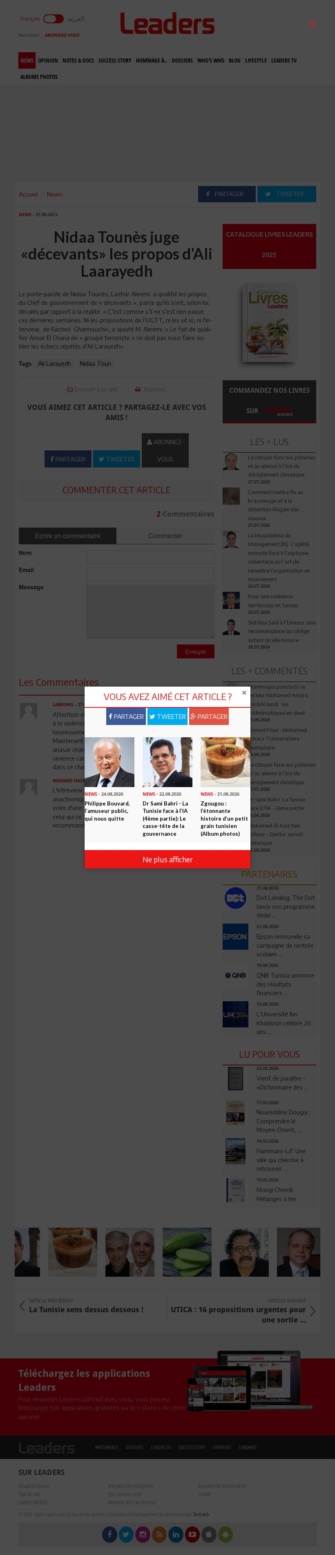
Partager (128, 716)
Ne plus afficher (168, 859)
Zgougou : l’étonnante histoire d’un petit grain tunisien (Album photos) (224, 818)
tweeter (170, 716)
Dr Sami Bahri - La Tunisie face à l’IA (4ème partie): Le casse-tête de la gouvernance (165, 818)
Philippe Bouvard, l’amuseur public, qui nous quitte (107, 811)
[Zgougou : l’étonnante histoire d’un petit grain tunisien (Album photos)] (225, 761)
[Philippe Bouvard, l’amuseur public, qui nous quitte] (109, 761)
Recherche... (242, 26)
